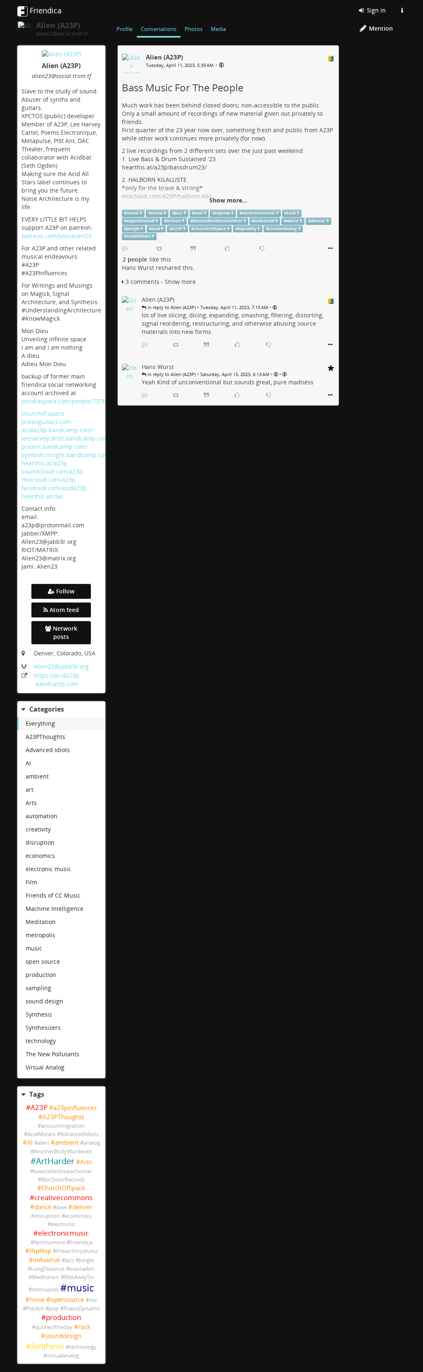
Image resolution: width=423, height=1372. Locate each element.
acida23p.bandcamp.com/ (57, 430)
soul (198, 213)
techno (173, 221)
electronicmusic (63, 1233)
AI (28, 763)
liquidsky (247, 228)
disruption (40, 842)
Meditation (41, 922)
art (29, 789)
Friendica (81, 1242)
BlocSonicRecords (63, 1179)
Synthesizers (43, 1027)
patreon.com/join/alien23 (56, 236)
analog (91, 1142)
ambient (37, 776)
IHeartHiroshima (76, 1251)
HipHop (40, 1250)
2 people (135, 259)
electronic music (48, 869)
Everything (40, 723)
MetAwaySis (79, 1277)
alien (43, 1142)
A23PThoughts (45, 737)
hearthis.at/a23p (44, 463)
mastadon (82, 1268)
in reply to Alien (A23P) (171, 307)
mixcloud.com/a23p (48, 480)
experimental (140, 221)
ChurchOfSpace (63, 1188)
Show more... (228, 200)
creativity (38, 829)
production (41, 975)
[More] (330, 248)
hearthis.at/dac (42, 496)
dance (42, 1207)
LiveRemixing (283, 228)
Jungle (86, 1260)
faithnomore (49, 1242)
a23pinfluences (75, 1107)
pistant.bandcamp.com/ (54, 446)
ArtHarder (55, 1161)
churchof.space (42, 413)
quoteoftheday (53, 1327)
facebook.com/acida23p (54, 488)
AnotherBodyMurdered (63, 1151)
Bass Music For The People (182, 87)
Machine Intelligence (54, 908)
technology (41, 1041)
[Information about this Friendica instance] (402, 10)
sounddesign (63, 1336)
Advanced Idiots (48, 750)
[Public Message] (221, 65)
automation (41, 816)
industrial (46, 1259)
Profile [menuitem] (124, 29)
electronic (63, 1224)
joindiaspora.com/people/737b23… (69, 401)
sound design (44, 1001)
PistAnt (35, 1308)
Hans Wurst (138, 268)
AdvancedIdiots (79, 1134)
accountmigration (63, 1125)
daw (61, 1207)
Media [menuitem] (218, 29)
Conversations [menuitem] (158, 29)
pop (54, 1308)
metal (157, 213)
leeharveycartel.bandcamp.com (65, 438)
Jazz (69, 1260)
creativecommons (63, 1197)
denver (82, 1207)
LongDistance (47, 1268)
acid (156, 228)
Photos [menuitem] (193, 29)
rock (84, 1326)
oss (93, 1299)
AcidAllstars (41, 1134)
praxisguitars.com (46, 422)
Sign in (375, 10)
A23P (39, 1107)
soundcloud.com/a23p (52, 471)
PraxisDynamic (82, 1308)
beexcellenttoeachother (62, 1171)
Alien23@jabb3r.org (61, 666)
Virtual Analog (45, 1067)
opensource (67, 1299)
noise (37, 1299)
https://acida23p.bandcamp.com (56, 680)
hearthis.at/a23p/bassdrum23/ (164, 167)
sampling (38, 988)
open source (43, 961)
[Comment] (125, 248)
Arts (31, 803)
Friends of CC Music (53, 895)
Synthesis (39, 1014)
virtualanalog (63, 1355)
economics (40, 856)
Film (31, 882)
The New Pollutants (52, 1054)
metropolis (40, 935)
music (34, 948)
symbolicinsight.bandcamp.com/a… (70, 455)
